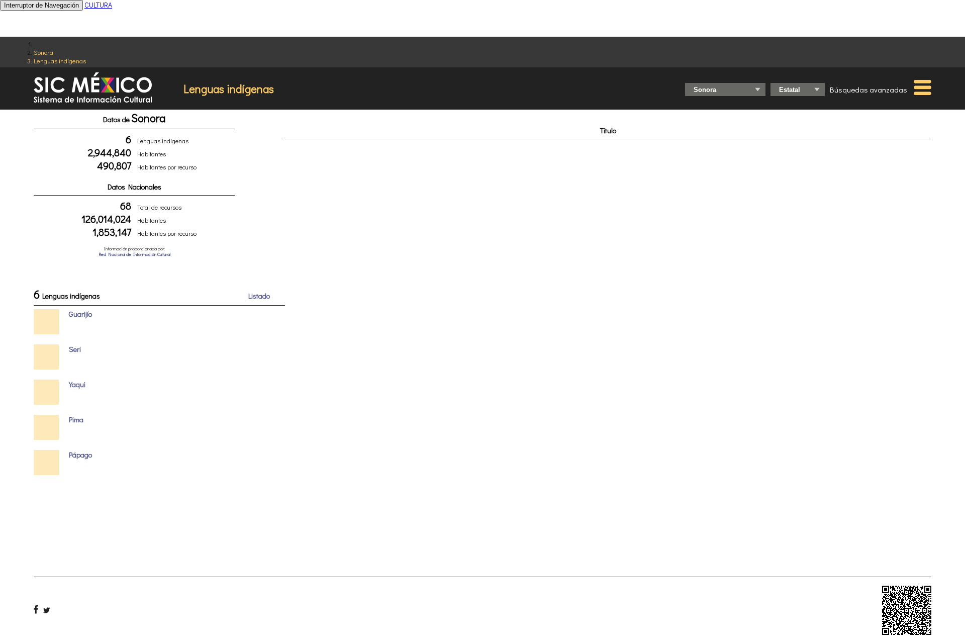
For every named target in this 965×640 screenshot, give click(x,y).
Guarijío (80, 314)
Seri (75, 349)
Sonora (43, 52)
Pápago (80, 455)
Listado (259, 296)
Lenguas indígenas (60, 60)
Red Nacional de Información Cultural (134, 254)
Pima (76, 419)
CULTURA (98, 5)
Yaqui (77, 384)
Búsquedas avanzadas (868, 89)
